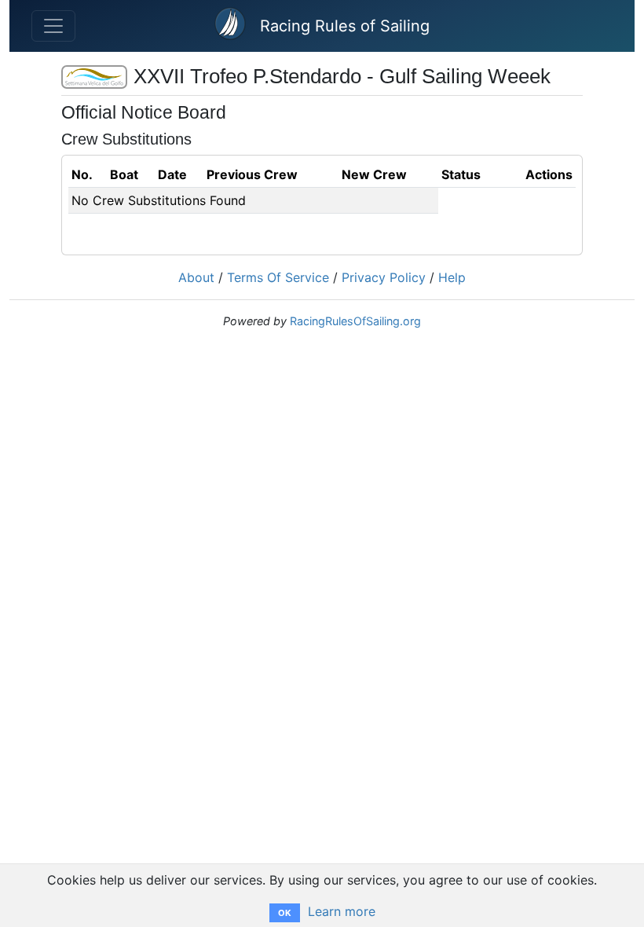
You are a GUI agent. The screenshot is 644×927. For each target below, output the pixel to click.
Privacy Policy (384, 277)
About (196, 277)
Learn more (341, 911)
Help (452, 277)
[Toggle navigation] (53, 26)
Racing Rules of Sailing (345, 25)
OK (284, 912)
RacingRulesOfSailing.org (355, 321)
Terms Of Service (278, 277)
